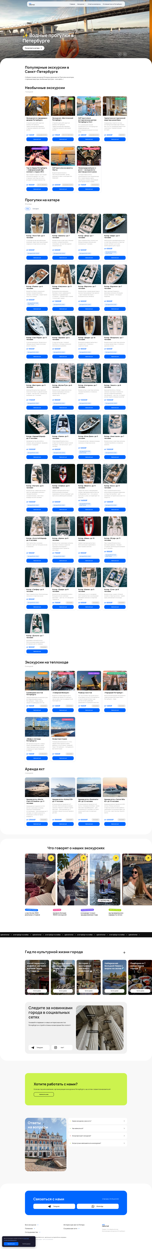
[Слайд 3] (37, 54)
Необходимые (26, 1244)
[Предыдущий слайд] (120, 54)
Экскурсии (80, 4)
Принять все (11, 1244)
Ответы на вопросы (94, 4)
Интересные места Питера (74, 1225)
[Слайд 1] (26, 54)
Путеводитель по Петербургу (112, 4)
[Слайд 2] (32, 54)
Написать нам (43, 1094)
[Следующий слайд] (125, 54)
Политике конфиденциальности (16, 1239)
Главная (72, 4)
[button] (97, 1121)
